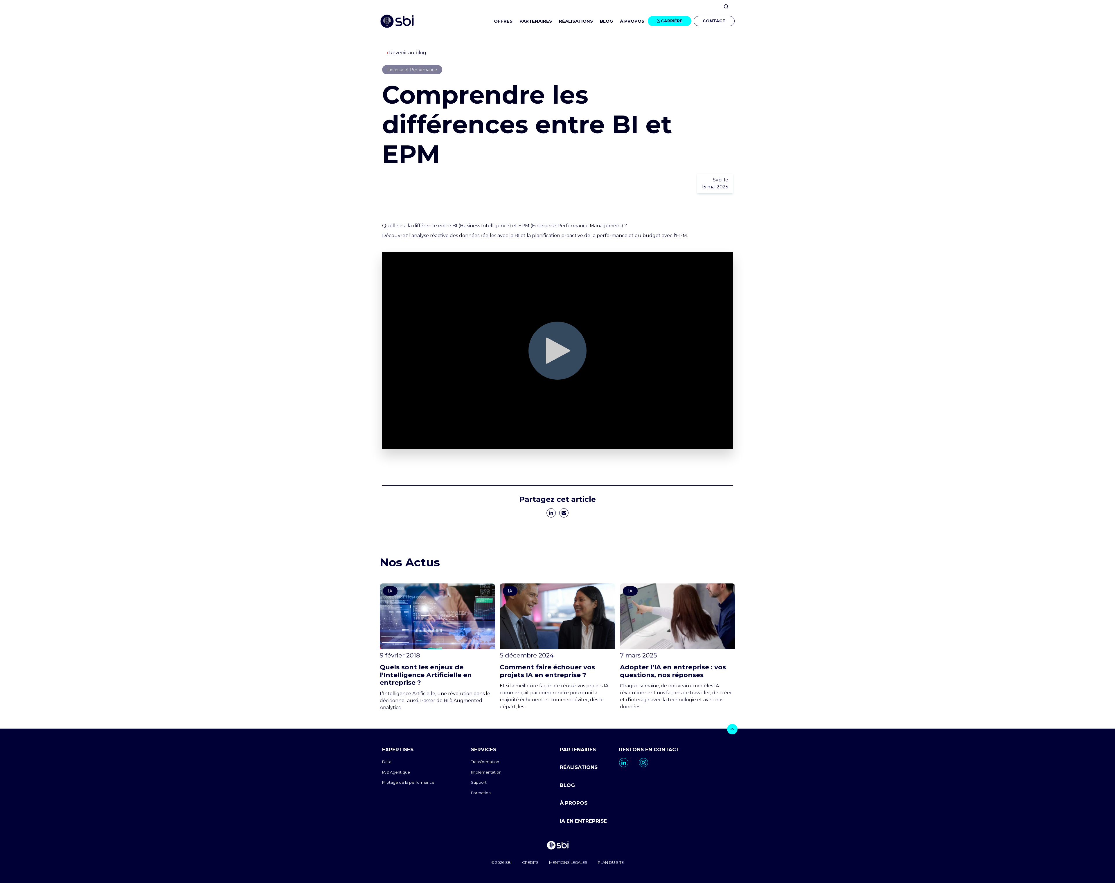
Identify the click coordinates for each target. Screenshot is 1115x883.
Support (479, 782)
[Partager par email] (564, 513)
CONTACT (714, 21)
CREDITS (530, 862)
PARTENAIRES (535, 21)
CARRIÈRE (671, 21)
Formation (481, 792)
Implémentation (486, 772)
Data (386, 761)
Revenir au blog (407, 52)
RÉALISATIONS (576, 21)
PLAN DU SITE (611, 862)
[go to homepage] (557, 846)
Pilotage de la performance (408, 782)
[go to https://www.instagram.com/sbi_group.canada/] (643, 762)
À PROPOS (573, 803)
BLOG (606, 21)
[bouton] (732, 729)
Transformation (485, 761)
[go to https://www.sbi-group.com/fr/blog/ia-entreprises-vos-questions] (677, 646)
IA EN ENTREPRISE (583, 821)
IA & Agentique (396, 772)
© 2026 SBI (501, 862)
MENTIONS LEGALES (568, 862)
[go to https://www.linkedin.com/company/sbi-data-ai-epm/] (623, 762)
